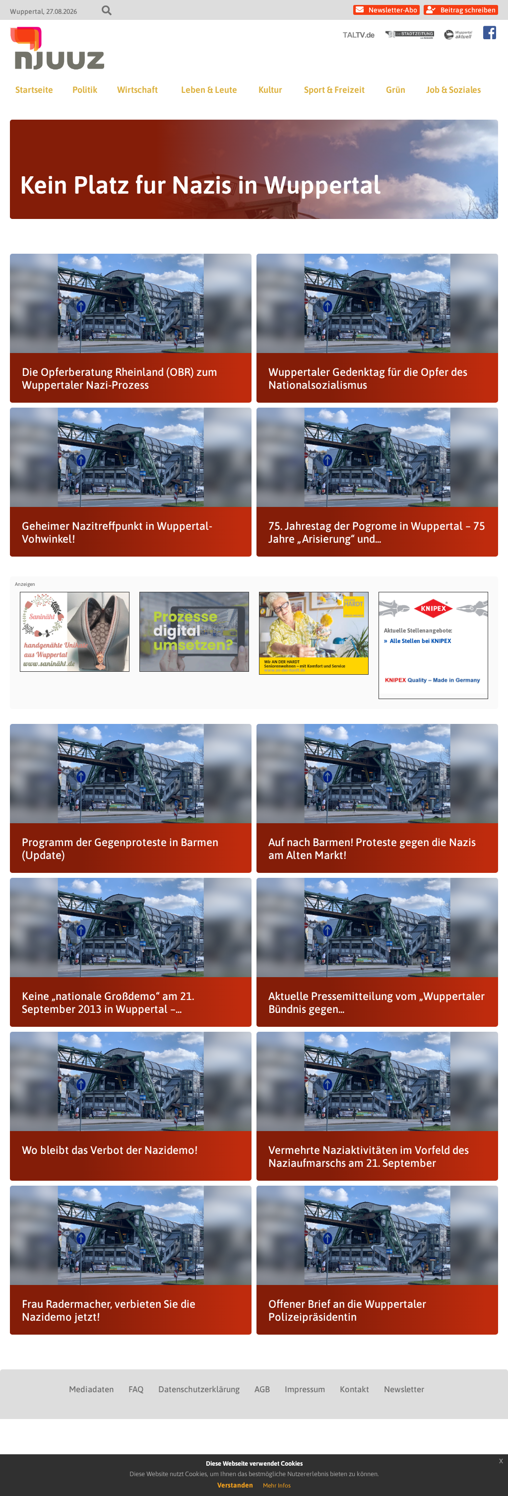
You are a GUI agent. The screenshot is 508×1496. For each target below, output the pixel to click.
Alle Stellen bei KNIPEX (417, 640)
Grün (395, 89)
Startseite (34, 89)
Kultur (270, 89)
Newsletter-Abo (393, 10)
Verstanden (235, 1485)
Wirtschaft (137, 89)
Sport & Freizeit (334, 89)
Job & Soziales (453, 89)
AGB (262, 1389)
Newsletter (404, 1389)
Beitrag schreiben (468, 10)
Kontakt (354, 1389)
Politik (84, 89)
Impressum (305, 1389)
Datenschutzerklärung (199, 1389)
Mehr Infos (277, 1485)
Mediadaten (91, 1389)
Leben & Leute (209, 89)
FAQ (135, 1389)
